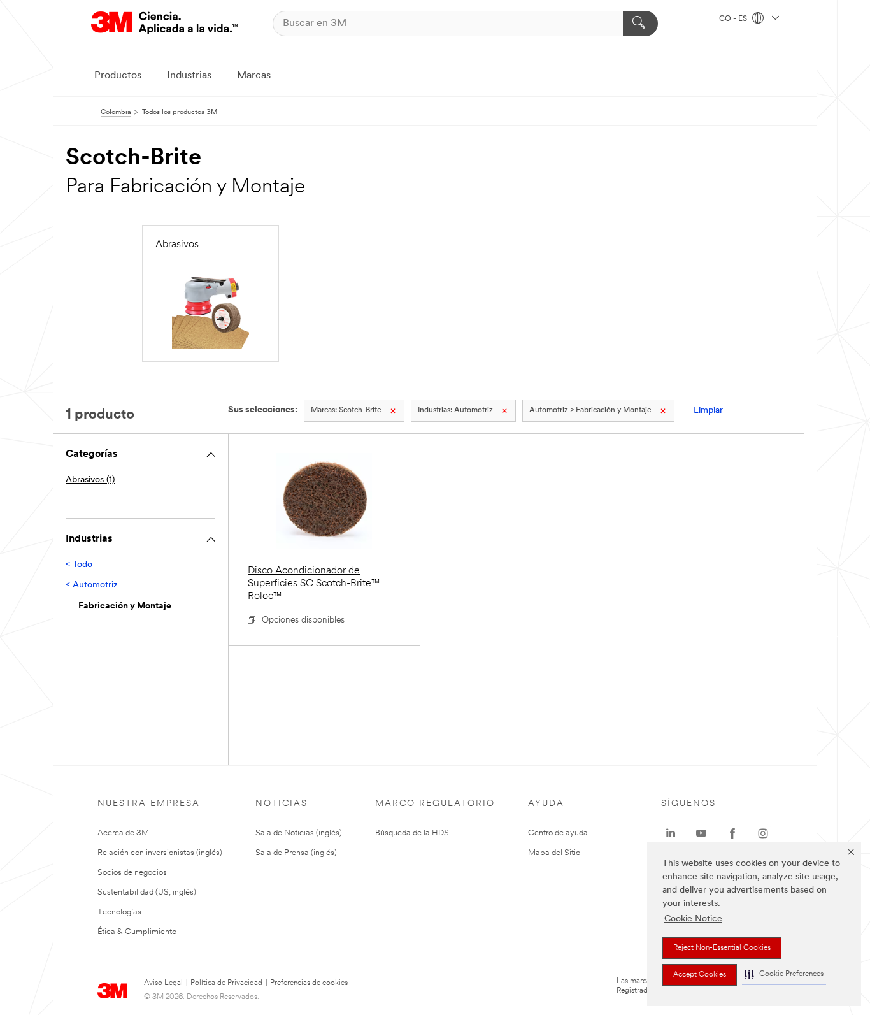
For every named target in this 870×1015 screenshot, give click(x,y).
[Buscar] (640, 23)
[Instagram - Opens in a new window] (763, 833)
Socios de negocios (132, 872)
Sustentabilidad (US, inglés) (146, 892)
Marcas (254, 76)
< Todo (79, 565)
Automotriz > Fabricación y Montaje (590, 410)
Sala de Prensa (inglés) (296, 853)
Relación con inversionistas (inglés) (159, 853)
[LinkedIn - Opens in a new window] (670, 833)
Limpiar (708, 410)
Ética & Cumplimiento (136, 932)
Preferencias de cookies (309, 983)
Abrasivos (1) (90, 480)
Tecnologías (119, 912)
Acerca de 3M (123, 833)
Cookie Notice (693, 919)
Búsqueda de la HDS (412, 833)
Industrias (189, 76)
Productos (117, 76)
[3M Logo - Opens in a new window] (164, 23)
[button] (784, 974)
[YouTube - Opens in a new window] (701, 833)
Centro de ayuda (558, 833)
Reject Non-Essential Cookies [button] (722, 948)
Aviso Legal (163, 983)
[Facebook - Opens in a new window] (732, 833)
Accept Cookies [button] (699, 975)
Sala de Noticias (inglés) (298, 833)
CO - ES (734, 19)
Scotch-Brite (346, 410)
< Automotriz (92, 585)
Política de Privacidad (226, 983)
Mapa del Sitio (554, 853)
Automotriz (455, 410)
